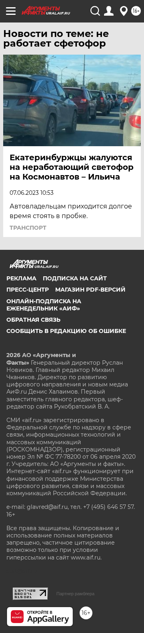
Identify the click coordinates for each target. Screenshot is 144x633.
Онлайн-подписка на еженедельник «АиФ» (43, 305)
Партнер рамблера (75, 593)
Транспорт (28, 228)
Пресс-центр (27, 289)
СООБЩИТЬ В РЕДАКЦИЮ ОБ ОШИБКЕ (66, 331)
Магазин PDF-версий (90, 289)
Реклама (21, 278)
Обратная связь (33, 319)
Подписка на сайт (75, 278)
